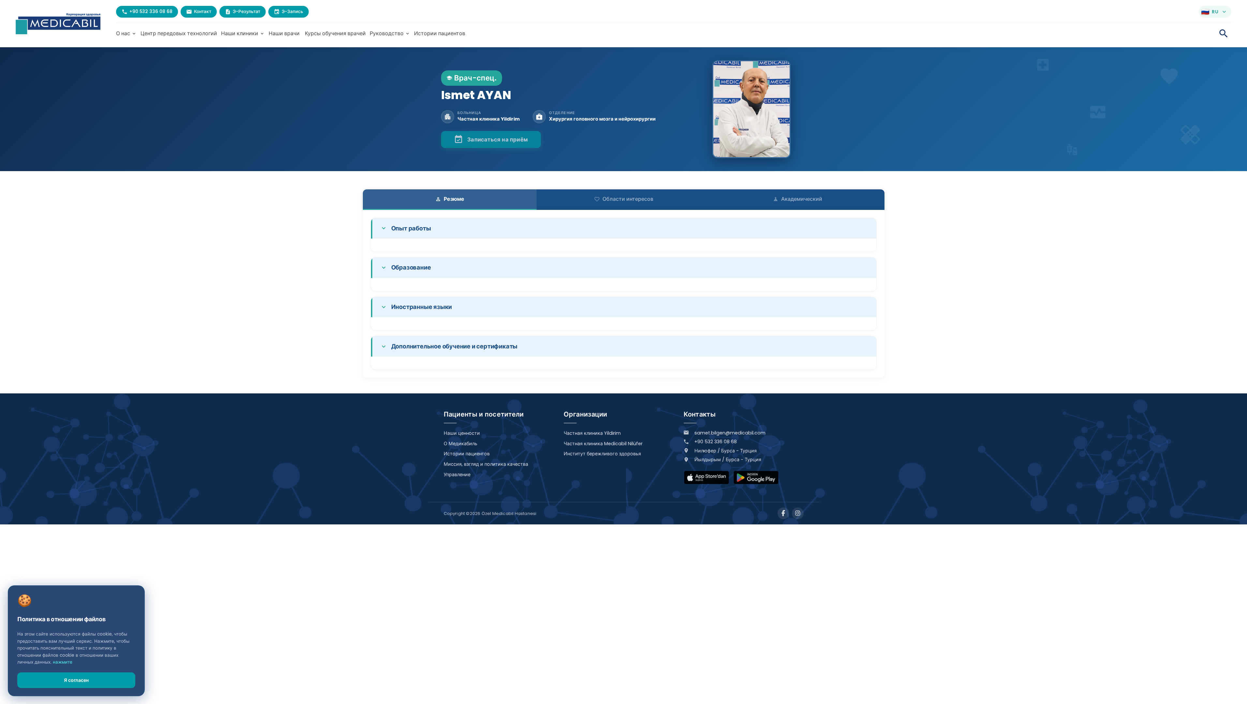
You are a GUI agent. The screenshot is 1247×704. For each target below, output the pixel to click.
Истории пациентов (439, 33)
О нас (126, 33)
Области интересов (623, 199)
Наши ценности (462, 433)
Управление (457, 474)
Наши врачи (284, 33)
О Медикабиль (460, 443)
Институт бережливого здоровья (602, 453)
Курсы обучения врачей (335, 33)
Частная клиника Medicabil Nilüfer (603, 443)
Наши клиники (243, 33)
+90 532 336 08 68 (715, 441)
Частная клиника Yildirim (592, 433)
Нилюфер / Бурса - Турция (725, 450)
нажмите (62, 662)
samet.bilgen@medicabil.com (729, 433)
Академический (797, 199)
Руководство (390, 33)
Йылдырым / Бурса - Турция (727, 459)
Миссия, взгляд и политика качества (486, 464)
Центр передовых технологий (179, 33)
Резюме (449, 199)
